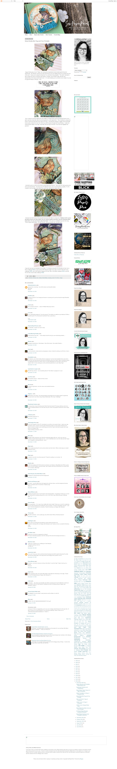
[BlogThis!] (31, 276)
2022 (77, 668)
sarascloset (30, 552)
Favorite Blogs (57, 34)
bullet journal (88, 568)
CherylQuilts (31, 357)
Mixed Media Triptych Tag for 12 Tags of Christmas (83, 691)
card (86, 569)
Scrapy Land (86, 625)
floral (80, 591)
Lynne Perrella (79, 610)
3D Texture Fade (77, 560)
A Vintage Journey (84, 561)
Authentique (85, 564)
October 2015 (80, 719)
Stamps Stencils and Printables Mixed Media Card (83, 685)
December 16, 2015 (32, 291)
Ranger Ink (83, 623)
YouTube (87, 654)
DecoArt (82, 581)
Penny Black (88, 619)
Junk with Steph (88, 605)
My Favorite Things (79, 616)
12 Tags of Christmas (79, 558)
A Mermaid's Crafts (32, 319)
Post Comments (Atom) (36, 621)
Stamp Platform (79, 635)
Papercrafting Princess (33, 325)
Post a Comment (30, 616)
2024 (77, 664)
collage (78, 575)
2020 (77, 671)
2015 (77, 681)
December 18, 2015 (32, 469)
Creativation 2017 (82, 578)
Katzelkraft (85, 606)
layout (81, 609)
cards (81, 571)
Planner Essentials (88, 620)
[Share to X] (32, 276)
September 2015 (80, 721)
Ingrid (29, 571)
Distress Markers (81, 583)
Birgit (29, 446)
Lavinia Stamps (76, 609)
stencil (53, 277)
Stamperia (83, 636)
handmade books (81, 597)
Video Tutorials (49, 34)
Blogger (81, 758)
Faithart (40, 277)
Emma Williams (31, 492)
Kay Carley (89, 606)
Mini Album (77, 613)
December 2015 (80, 682)
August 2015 (79, 723)
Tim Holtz (57, 277)
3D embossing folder (87, 558)
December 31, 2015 (32, 576)
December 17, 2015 (32, 418)
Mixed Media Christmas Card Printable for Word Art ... (82, 715)
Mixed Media (44, 277)
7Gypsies (78, 561)
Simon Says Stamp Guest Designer (82, 631)
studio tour (82, 642)
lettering (83, 609)
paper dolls (77, 617)
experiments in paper (33, 368)
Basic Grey (88, 565)
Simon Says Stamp (87, 630)
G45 (88, 593)
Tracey (29, 512)
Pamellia (30, 295)
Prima (89, 621)
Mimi (29, 435)
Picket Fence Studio (77, 620)
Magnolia (84, 610)
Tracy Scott (88, 647)
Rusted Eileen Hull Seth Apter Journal (40, 626)
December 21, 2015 (32, 516)
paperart (82, 617)
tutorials (76, 648)
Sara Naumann (81, 624)
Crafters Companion (87, 577)
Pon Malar (30, 532)
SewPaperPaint (78, 628)
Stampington (88, 639)
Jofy (76, 605)
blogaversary (80, 566)
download (81, 587)
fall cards (80, 590)
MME (75, 616)
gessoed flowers (84, 594)
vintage (61, 277)
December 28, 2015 (32, 548)
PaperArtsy (88, 617)
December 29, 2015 (32, 557)
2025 (77, 662)
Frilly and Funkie (82, 593)
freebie (86, 591)
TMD (86, 645)
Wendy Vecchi (81, 654)
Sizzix (75, 632)
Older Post (68, 618)
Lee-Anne (30, 376)
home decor (79, 601)
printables (76, 623)
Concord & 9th (81, 577)
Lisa (29, 312)
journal (79, 605)
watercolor (85, 651)
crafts (75, 578)
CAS (84, 571)
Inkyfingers (30, 520)
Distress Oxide (80, 585)
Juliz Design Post (32, 422)
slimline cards (81, 632)
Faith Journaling (88, 589)
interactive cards (81, 603)
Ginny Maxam (31, 561)
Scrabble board (88, 624)
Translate (84, 72)
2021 (77, 669)
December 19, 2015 (32, 498)
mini (90, 611)
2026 (77, 660)
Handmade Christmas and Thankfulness (82, 688)
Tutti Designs (82, 648)
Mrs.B (29, 384)
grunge (87, 595)
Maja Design (88, 610)
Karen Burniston (76, 606)
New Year (85, 616)
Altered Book (85, 562)
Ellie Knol (30, 541)
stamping (50, 277)
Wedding (75, 654)
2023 (77, 666)
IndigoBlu (81, 602)
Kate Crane (81, 606)
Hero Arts (84, 599)
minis (80, 615)
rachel (29, 304)
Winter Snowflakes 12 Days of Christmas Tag (82, 694)
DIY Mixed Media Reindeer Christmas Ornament (42, 633)
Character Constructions (79, 573)
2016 (77, 679)
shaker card (84, 628)
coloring (76, 577)
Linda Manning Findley (33, 333)
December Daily (77, 581)
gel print (79, 594)
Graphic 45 (83, 595)
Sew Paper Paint (85, 627)
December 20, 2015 (32, 508)
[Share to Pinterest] (34, 276)
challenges (88, 571)
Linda (29, 581)
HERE (33, 269)
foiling (83, 591)
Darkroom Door (87, 580)
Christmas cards (78, 574)
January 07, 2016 (31, 595)
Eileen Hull (88, 587)
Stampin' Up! (87, 638)
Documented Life (82, 586)
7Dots (75, 561)
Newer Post (27, 618)
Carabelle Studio (81, 569)
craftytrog (30, 414)
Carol (29, 349)
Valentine (78, 650)
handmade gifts (81, 598)
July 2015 (79, 724)
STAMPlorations (77, 641)
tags (79, 644)
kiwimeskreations (32, 285)
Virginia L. (30, 393)
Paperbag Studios (78, 619)
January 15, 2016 (31, 613)
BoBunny (79, 568)
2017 (77, 677)
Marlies (29, 341)
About (31, 34)
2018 (77, 675)
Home (26, 34)
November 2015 (80, 717)
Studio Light (76, 642)
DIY (77, 586)
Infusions (86, 602)
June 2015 (79, 726)
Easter (84, 587)
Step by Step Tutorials (39, 34)
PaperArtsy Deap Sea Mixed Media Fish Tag (41, 640)
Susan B (30, 502)
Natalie (29, 463)
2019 (77, 673)
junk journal (83, 605)
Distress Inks (35, 277)
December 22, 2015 (32, 528)
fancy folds (85, 590)
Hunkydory (89, 601)
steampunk (84, 641)
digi (84, 581)
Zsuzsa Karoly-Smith (33, 591)
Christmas (31, 277)
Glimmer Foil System (77, 595)
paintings (89, 616)
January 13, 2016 (31, 602)
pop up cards (77, 621)
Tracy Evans (81, 647)
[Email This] (29, 276)
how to (84, 601)
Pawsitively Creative (32, 404)
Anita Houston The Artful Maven (35, 473)
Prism (80, 623)
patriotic (83, 619)
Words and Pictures (32, 481)
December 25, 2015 (32, 537)
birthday (76, 566)
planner (83, 620)
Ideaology (76, 602)
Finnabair (77, 591)
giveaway (89, 594)
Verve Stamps (84, 650)
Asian (79, 564)
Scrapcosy (81, 625)
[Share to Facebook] (33, 276)
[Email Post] (27, 276)
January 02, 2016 (31, 587)
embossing (77, 589)
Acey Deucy (80, 562)
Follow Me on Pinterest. (79, 254)
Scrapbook (76, 625)
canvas (75, 569)
